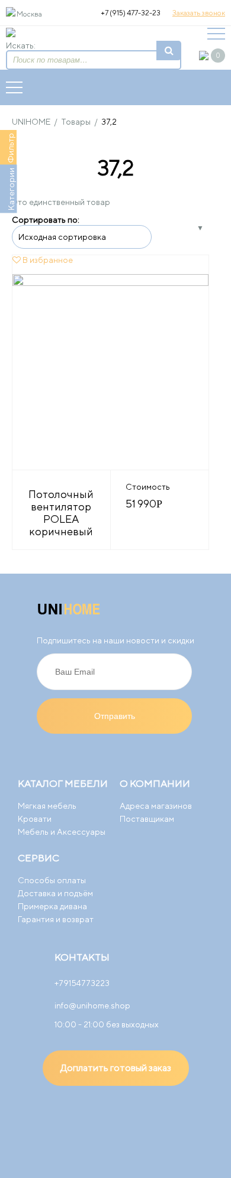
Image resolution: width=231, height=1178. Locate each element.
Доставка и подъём (55, 893)
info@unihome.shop (92, 1005)
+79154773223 (82, 983)
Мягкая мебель (47, 806)
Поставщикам (147, 819)
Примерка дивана (52, 906)
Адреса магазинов (156, 806)
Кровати (35, 819)
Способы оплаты (52, 880)
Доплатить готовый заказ (115, 1067)
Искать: (21, 45)
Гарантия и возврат (56, 919)
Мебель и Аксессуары (61, 832)
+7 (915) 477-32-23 (131, 12)
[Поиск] (168, 50)
